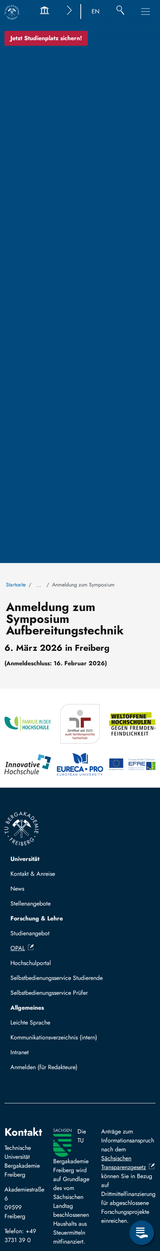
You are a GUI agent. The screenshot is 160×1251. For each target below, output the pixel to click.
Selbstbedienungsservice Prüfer (49, 992)
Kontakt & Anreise (32, 873)
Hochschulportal (30, 963)
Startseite (16, 584)
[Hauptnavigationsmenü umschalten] (145, 11)
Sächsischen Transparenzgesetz (123, 1162)
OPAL (17, 948)
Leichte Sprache (30, 1022)
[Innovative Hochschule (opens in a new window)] (27, 764)
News (17, 888)
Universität (24, 859)
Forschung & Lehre (36, 918)
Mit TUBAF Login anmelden (49, 1069)
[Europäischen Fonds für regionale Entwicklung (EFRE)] (132, 764)
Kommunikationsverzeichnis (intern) (53, 1037)
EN (95, 11)
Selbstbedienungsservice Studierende (56, 978)
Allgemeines (27, 1007)
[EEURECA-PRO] (80, 764)
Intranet (19, 1052)
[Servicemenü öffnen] (141, 1233)
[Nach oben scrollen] (141, 1202)
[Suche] (120, 11)
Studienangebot (29, 933)
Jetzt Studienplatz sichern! (46, 38)
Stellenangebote (30, 903)
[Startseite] (11, 12)
